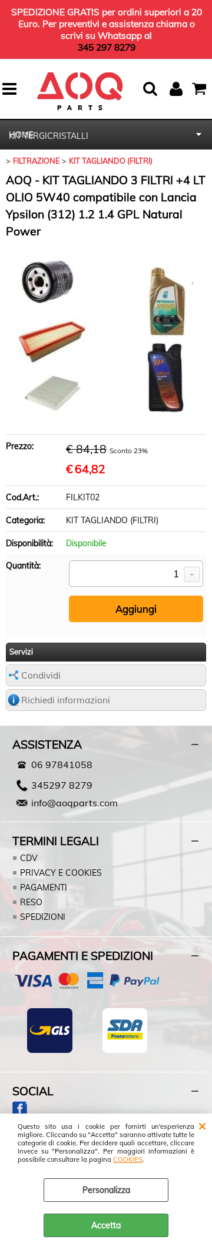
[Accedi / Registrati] (177, 88)
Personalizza (106, 1190)
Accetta (106, 1225)
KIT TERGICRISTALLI (48, 136)
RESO (31, 902)
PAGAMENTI (43, 887)
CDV (29, 858)
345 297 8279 (106, 47)
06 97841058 (61, 764)
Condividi (41, 675)
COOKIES (128, 1159)
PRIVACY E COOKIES (61, 873)
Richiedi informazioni (65, 700)
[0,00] (200, 88)
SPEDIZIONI (42, 917)
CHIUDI (202, 1125)
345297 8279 (61, 785)
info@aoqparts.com (74, 803)
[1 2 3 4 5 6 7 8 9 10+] (136, 574)
